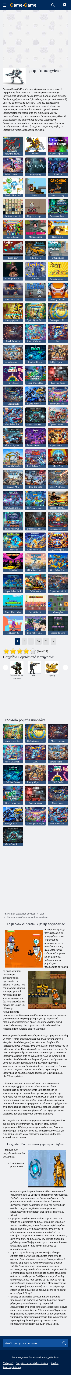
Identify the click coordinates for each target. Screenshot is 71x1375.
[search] (64, 1343)
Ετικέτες (55, 1363)
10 (38, 641)
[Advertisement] (35, 38)
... (31, 641)
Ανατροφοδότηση (12, 1367)
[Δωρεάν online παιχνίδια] (23, 5)
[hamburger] (4, 5)
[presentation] (5, 667)
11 (46, 641)
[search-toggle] (53, 4)
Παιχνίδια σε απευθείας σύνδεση (32, 1363)
